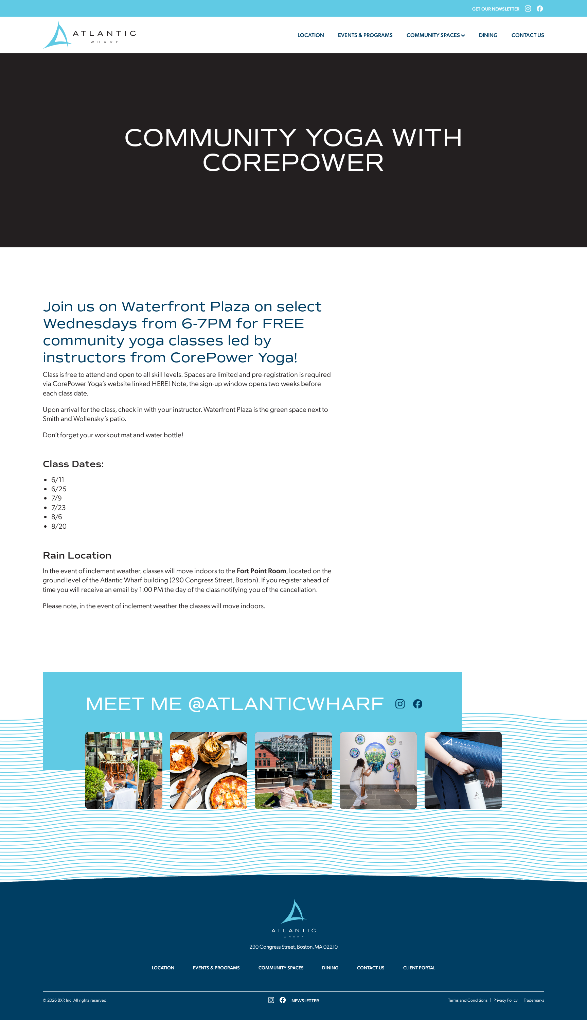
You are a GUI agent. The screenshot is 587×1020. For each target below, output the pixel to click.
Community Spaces (433, 34)
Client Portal (419, 967)
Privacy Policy (506, 1000)
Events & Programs (365, 34)
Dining (488, 34)
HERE (160, 383)
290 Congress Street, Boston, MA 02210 (293, 946)
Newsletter (305, 1000)
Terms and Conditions (467, 1000)
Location (311, 34)
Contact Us (528, 34)
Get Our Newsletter (495, 8)
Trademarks (534, 1000)
